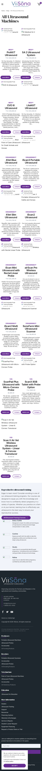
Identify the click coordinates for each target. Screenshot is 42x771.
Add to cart (25, 412)
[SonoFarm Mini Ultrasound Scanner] (31, 310)
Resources (4, 712)
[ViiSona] (21, 4)
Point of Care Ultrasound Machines (12, 676)
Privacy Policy (31, 764)
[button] (16, 518)
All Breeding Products (8, 666)
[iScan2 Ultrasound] (31, 199)
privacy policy (9, 761)
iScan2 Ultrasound (31, 216)
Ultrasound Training (7, 706)
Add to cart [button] (5, 412)
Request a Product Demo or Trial (11, 729)
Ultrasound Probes (7, 643)
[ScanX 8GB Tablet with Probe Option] (31, 366)
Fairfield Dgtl (11, 618)
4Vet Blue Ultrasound (11, 161)
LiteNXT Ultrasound (31, 107)
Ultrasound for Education (9, 694)
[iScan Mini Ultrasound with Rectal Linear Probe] (11, 252)
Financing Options (7, 715)
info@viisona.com (10, 603)
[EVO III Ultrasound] (11, 89)
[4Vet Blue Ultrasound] (11, 144)
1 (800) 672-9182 (9, 605)
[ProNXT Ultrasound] (11, 36)
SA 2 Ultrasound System (31, 54)
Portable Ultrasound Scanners (11, 658)
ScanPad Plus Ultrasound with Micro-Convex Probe (11, 385)
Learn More (5, 77)
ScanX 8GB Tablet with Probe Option (31, 384)
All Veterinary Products (8, 685)
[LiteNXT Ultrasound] (31, 89)
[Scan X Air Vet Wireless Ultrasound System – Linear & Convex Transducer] (11, 424)
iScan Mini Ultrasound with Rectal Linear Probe (11, 271)
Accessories (5, 646)
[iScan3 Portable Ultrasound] (31, 144)
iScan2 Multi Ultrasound (11, 327)
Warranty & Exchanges (8, 718)
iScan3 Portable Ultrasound (31, 161)
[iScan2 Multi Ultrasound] (11, 310)
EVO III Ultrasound (11, 107)
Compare (17, 77)
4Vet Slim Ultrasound (11, 216)
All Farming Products (7, 648)
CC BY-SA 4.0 (21, 631)
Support (4, 709)
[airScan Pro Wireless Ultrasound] (31, 252)
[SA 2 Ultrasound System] (31, 36)
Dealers (3, 704)
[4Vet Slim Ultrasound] (11, 199)
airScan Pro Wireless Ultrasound (31, 270)
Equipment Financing (8, 726)
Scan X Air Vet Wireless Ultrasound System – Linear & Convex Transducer (11, 447)
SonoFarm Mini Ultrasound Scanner (31, 329)
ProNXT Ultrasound (11, 54)
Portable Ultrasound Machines (11, 640)
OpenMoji (16, 629)
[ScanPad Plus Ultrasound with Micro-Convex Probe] (11, 366)
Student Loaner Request (9, 724)
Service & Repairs (7, 721)
